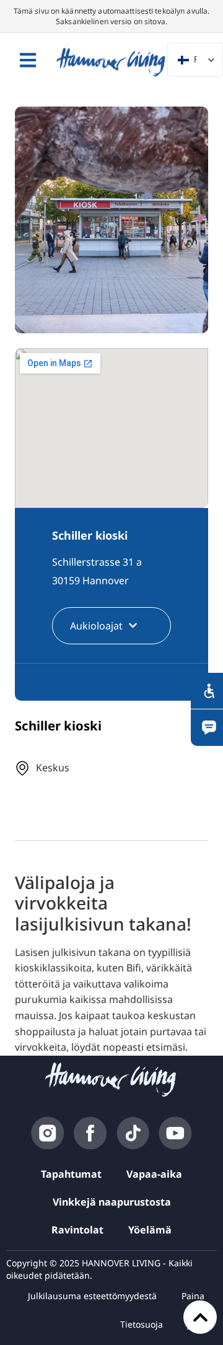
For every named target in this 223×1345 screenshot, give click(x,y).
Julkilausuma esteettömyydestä (92, 1296)
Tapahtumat (71, 1174)
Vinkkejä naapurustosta (112, 1202)
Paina (192, 1296)
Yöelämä (150, 1230)
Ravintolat (77, 1230)
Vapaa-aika (154, 1174)
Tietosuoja (141, 1324)
